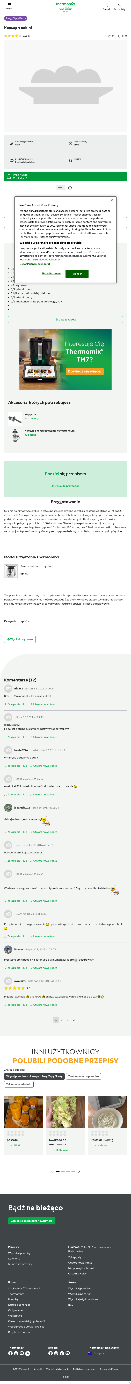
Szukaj (72, 1282)
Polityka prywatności (84, 1369)
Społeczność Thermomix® (24, 1288)
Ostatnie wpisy (77, 1273)
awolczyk (20, 981)
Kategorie (14, 1258)
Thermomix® (16, 1294)
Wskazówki (15, 1315)
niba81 (18, 688)
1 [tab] (58, 1171)
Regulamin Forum (19, 1332)
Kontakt (38, 1369)
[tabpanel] (65, 1135)
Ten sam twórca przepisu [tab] (83, 1076)
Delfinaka (62, 1150)
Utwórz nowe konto (80, 1262)
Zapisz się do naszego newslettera (32, 1220)
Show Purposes (51, 273)
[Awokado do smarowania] (65, 1112)
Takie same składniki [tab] (18, 1084)
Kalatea (102, 1145)
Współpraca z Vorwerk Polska (26, 1326)
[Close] (112, 200)
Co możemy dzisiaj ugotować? (26, 1321)
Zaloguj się (74, 1257)
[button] (9, 6)
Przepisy (13, 1247)
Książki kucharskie (19, 1304)
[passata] (23, 1112)
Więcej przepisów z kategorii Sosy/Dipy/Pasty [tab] (34, 1076)
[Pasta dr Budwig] (107, 1112)
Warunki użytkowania (57, 1369)
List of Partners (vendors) (34, 264)
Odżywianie (15, 1310)
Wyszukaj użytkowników (83, 1299)
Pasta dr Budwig (102, 1140)
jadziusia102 (11, 724)
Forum (12, 1282)
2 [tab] (63, 1171)
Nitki (17, 1145)
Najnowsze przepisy (20, 1264)
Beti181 (9, 696)
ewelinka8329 (12, 786)
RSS (70, 1304)
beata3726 (21, 750)
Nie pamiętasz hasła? (81, 1268)
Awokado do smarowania (57, 1142)
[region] (65, 239)
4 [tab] (73, 1171)
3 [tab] (68, 1171)
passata (12, 1140)
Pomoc (65, 1376)
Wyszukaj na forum (79, 1294)
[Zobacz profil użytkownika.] (8, 688)
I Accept (77, 273)
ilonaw (18, 949)
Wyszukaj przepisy (19, 1253)
